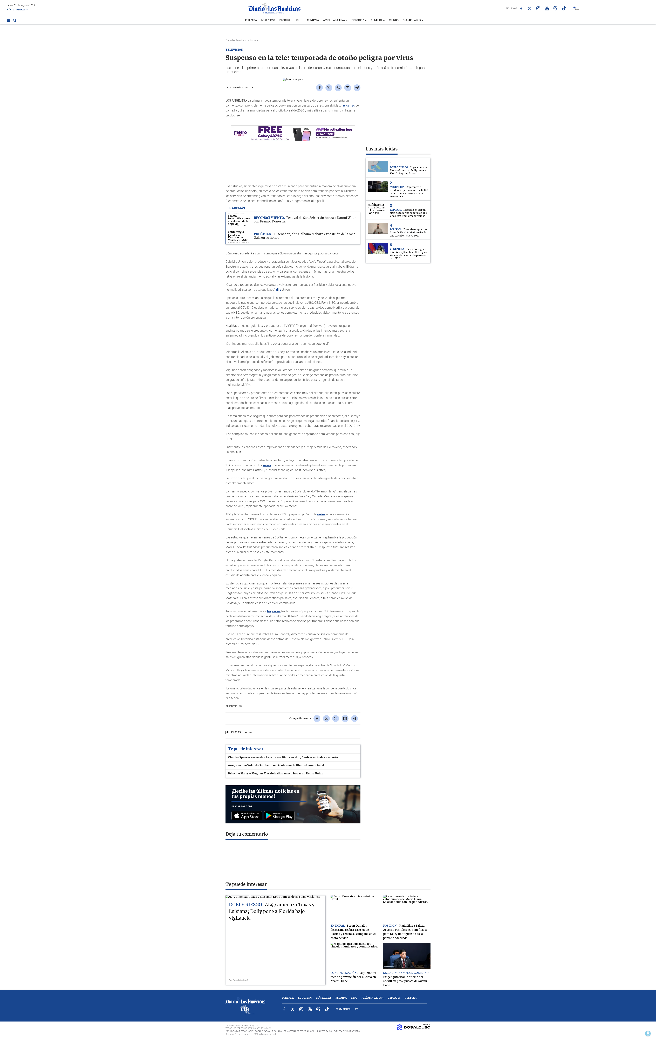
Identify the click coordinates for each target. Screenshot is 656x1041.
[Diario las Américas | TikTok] (564, 8)
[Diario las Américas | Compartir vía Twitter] (328, 87)
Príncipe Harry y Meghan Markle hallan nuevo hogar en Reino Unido (275, 773)
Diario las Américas (236, 40)
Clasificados (412, 20)
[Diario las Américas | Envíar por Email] (347, 87)
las (343, 105)
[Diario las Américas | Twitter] (530, 8)
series (350, 105)
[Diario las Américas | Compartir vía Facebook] (319, 87)
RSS (356, 1009)
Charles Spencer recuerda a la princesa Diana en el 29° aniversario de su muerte (283, 757)
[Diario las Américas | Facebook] (521, 8)
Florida (284, 20)
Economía (312, 20)
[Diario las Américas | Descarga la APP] (247, 816)
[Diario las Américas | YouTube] (547, 8)
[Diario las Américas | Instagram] (538, 8)
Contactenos (343, 1009)
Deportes (358, 20)
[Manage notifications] (648, 1033)
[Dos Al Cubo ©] (413, 1030)
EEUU (298, 20)
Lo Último (268, 20)
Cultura (377, 20)
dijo (278, 289)
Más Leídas (323, 998)
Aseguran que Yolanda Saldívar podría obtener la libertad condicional (276, 765)
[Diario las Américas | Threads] (555, 8)
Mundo (394, 20)
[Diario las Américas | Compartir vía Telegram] (357, 87)
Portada (251, 20)
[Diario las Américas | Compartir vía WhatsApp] (338, 87)
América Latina (334, 20)
